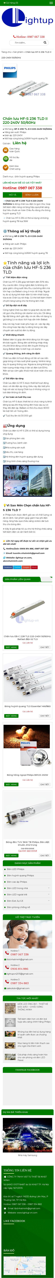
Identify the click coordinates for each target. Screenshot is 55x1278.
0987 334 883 (20, 983)
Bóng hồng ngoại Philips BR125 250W (27, 775)
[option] (27, 1140)
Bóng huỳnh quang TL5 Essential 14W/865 (28, 706)
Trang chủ (6, 52)
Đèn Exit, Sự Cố (15, 901)
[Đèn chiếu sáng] (27, 17)
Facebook (8, 567)
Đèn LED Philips (15, 869)
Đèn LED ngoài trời (17, 894)
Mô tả (12, 194)
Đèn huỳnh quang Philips (27, 176)
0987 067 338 (36, 36)
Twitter (17, 567)
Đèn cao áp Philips (17, 881)
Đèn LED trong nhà (17, 888)
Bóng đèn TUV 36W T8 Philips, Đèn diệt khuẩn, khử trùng (27, 843)
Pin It (34, 567)
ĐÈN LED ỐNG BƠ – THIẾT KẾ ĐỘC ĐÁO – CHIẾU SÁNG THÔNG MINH (33, 1007)
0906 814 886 (19, 968)
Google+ (26, 567)
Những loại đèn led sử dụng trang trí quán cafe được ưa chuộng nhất (34, 1035)
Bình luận (31, 194)
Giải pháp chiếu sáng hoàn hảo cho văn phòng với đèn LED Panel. (33, 1057)
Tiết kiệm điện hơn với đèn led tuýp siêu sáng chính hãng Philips (34, 1020)
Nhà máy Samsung (27, 1155)
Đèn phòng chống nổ (18, 907)
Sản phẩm (18, 52)
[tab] (12, 195)
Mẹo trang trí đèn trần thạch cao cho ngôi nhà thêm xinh (34, 1044)
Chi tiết (44, 647)
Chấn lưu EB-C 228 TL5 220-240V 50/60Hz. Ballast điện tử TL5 (27, 637)
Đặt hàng (11, 647)
